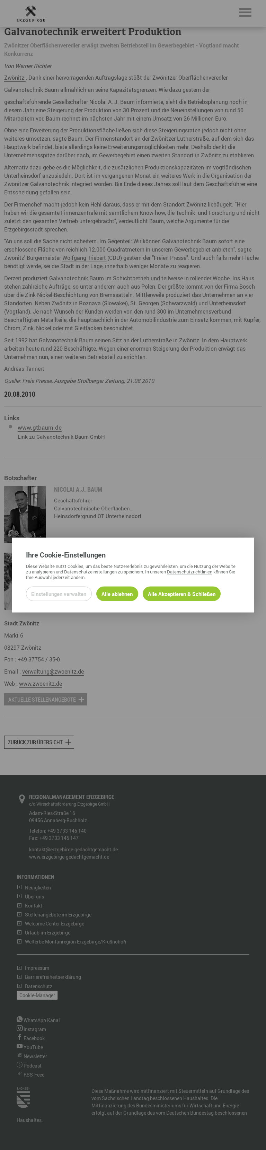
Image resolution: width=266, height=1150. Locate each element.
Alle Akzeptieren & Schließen (181, 593)
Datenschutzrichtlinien (189, 572)
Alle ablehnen (117, 593)
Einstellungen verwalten (58, 593)
